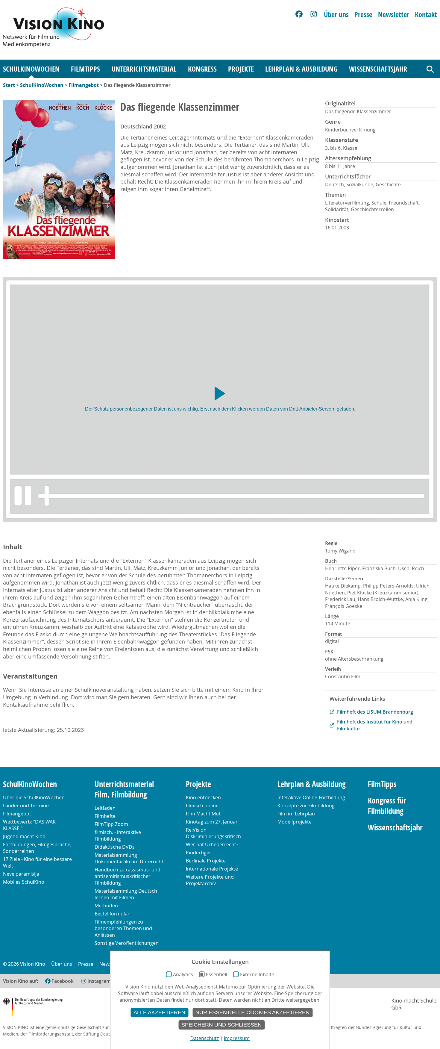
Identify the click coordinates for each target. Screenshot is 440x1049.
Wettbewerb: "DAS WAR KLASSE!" (29, 825)
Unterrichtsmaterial (144, 69)
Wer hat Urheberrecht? (212, 844)
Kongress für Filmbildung (387, 805)
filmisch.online (202, 805)
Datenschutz (204, 1038)
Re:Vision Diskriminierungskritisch (213, 833)
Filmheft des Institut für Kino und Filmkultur (374, 725)
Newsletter (393, 14)
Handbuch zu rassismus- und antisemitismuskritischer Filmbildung (127, 876)
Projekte (241, 69)
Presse (363, 14)
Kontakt (426, 14)
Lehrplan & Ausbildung (301, 69)
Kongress (202, 69)
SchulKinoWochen (31, 69)
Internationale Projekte (212, 868)
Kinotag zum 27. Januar (212, 821)
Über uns (336, 14)
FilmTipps (85, 69)
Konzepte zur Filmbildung (306, 805)
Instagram (99, 981)
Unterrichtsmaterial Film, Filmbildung (124, 789)
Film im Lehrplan (296, 813)
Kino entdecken (203, 797)
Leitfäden (105, 808)
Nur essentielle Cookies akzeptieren (252, 1012)
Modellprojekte (294, 821)
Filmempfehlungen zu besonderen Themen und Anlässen (123, 928)
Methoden (106, 905)
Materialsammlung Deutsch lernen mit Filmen (126, 894)
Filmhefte (105, 816)
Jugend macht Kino (24, 836)
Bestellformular (112, 913)
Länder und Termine (26, 805)
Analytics (183, 974)
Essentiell (216, 974)
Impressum (237, 1038)
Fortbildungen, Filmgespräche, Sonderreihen (37, 847)
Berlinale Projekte (206, 860)
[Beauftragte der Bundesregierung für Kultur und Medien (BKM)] (33, 1008)
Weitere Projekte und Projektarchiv (210, 880)
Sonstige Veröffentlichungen (127, 943)
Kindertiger (198, 852)
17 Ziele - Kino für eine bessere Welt (37, 862)
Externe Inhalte (257, 974)
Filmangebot (84, 85)
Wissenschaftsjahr (378, 69)
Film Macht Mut (203, 813)
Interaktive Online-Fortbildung (311, 797)
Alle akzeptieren (159, 1012)
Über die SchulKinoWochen (34, 797)
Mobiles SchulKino (23, 882)
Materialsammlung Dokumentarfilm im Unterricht (129, 858)
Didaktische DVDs (115, 847)
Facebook (62, 981)
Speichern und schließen (221, 1025)
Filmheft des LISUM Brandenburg (375, 712)
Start (9, 85)
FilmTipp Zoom (111, 824)
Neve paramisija (21, 874)
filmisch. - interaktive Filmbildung (118, 835)
